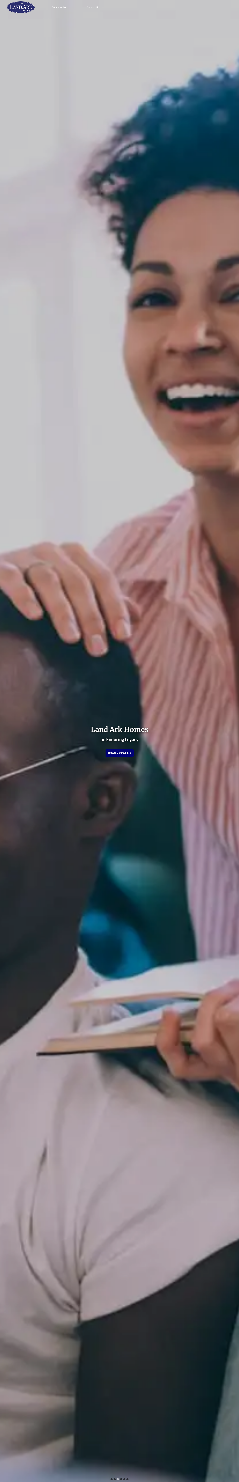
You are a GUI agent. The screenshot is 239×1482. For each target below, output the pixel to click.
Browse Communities (119, 753)
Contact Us (93, 7)
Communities (59, 7)
